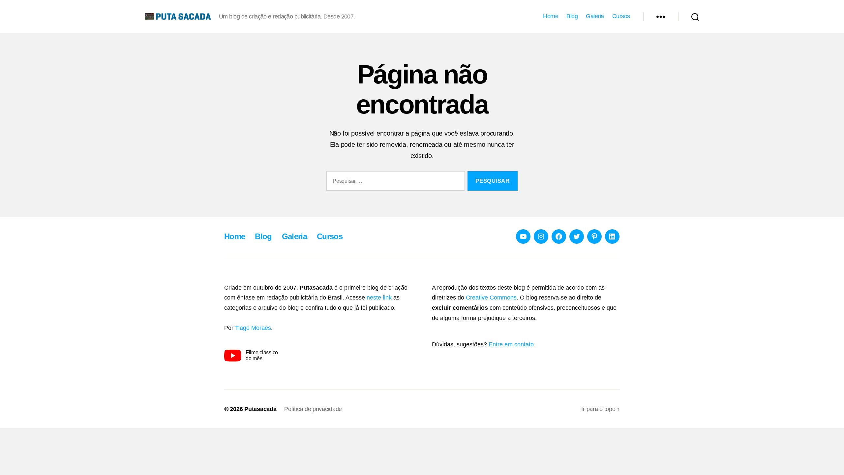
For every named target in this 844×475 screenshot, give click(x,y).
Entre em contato (511, 344)
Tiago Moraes (253, 328)
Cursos (621, 16)
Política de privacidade (313, 409)
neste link (379, 297)
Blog (572, 16)
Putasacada (260, 409)
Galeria (595, 16)
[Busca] (695, 16)
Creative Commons (491, 297)
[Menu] (660, 16)
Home (550, 16)
